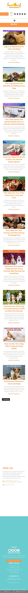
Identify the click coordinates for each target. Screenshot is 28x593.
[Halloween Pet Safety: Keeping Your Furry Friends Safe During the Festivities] (14, 257)
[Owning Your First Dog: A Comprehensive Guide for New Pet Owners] (14, 297)
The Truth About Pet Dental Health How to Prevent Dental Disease (14, 121)
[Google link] (12, 550)
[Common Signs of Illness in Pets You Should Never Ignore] (14, 148)
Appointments (22, 591)
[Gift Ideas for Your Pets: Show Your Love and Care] (14, 184)
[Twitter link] (15, 550)
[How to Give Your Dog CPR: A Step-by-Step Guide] (14, 335)
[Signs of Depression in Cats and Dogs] (14, 37)
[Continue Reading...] (14, 62)
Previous (6, 399)
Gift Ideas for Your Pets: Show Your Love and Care (14, 195)
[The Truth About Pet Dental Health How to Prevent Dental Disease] (14, 110)
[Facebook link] (9, 550)
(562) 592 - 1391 (9, 484)
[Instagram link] (18, 550)
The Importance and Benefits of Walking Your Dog (14, 85)
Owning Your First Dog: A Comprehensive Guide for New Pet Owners (14, 308)
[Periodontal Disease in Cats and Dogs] (14, 372)
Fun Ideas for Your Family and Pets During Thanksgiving (14, 232)
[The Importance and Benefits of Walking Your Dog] (14, 74)
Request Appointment (14, 560)
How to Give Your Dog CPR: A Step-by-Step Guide (14, 346)
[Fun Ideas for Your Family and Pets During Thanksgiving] (14, 221)
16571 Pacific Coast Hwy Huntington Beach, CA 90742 (13, 481)
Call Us (8, 591)
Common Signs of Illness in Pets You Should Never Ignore (14, 159)
